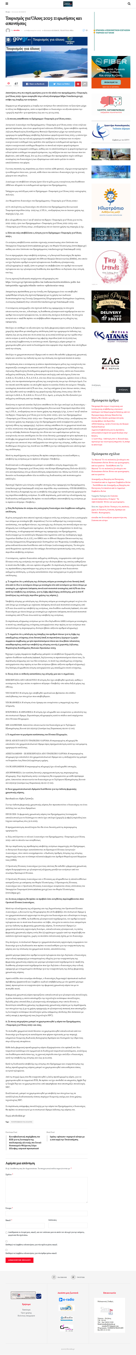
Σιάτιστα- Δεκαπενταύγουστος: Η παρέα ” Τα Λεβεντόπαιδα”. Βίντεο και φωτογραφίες (108, 499)
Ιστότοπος (52, 1220)
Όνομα (9, 1208)
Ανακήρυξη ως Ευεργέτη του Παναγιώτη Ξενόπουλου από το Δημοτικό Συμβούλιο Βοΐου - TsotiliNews (111, 482)
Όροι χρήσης (26, 1313)
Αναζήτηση (96, 385)
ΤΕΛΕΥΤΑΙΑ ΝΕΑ (66, 30)
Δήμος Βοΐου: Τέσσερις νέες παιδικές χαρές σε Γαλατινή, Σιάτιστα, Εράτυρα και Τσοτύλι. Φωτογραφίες (110, 510)
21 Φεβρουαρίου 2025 (32, 30)
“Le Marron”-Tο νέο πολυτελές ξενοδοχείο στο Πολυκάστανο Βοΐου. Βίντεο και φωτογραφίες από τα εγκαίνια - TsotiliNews (110, 463)
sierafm (17, 30)
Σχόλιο (9, 1174)
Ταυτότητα (26, 1310)
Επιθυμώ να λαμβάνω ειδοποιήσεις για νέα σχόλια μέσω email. (32, 1245)
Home (8, 12)
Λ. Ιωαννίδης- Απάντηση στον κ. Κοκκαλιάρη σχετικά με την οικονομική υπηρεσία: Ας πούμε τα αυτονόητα (111, 442)
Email (9, 1220)
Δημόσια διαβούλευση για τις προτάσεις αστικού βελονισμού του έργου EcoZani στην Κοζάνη (110, 433)
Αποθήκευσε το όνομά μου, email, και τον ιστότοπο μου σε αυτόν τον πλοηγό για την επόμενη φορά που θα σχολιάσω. (46, 1234)
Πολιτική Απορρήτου (26, 1316)
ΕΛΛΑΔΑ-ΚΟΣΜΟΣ (19, 12)
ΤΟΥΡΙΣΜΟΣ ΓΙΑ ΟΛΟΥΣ (21, 1122)
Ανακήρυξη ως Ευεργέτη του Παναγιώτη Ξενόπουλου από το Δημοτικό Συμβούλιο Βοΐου (110, 488)
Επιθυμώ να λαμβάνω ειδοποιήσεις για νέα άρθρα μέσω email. (31, 1253)
